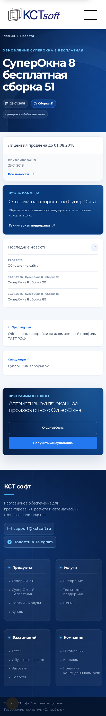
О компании (73, 651)
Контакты (70, 660)
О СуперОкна (53, 427)
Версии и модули (26, 603)
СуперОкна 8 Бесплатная (23, 592)
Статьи (17, 651)
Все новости (18, 174)
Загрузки (19, 668)
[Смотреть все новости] (94, 247)
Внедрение (73, 581)
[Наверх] (12, 703)
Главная (9, 36)
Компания (73, 637)
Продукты (22, 568)
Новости (27, 36)
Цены (68, 603)
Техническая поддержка (29, 225)
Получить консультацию (53, 443)
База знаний (24, 637)
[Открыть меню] (90, 15)
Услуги (70, 568)
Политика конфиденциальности (81, 670)
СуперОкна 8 (23, 581)
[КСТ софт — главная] (35, 14)
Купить (17, 612)
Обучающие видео (28, 660)
